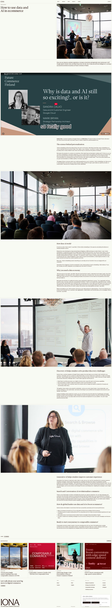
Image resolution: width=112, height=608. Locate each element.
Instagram (104, 587)
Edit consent (87, 606)
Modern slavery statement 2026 (104, 606)
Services (63, 1)
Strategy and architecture (90, 585)
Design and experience (89, 582)
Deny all (95, 602)
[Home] (28, 1)
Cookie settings (104, 602)
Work (69, 1)
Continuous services (89, 589)
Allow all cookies (87, 602)
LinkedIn (104, 585)
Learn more (84, 600)
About (58, 1)
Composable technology (90, 587)
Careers (79, 1)
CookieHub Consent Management (97, 604)
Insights (73, 1)
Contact (104, 582)
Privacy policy (73, 606)
